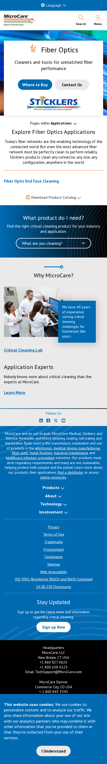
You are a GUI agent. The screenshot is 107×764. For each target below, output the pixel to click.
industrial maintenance (71, 452)
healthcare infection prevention (30, 457)
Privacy (53, 527)
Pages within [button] (51, 123)
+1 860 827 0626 (53, 662)
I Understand (54, 751)
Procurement (54, 549)
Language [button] (53, 5)
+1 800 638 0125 (54, 667)
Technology (51, 503)
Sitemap (53, 564)
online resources (53, 477)
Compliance (53, 556)
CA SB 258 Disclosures (53, 586)
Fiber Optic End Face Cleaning (31, 181)
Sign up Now (53, 627)
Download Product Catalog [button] (53, 197)
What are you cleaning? (42, 243)
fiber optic (20, 452)
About (51, 495)
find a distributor (70, 472)
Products (51, 487)
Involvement (51, 512)
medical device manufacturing (77, 448)
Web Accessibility (53, 571)
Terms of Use (53, 534)
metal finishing (41, 452)
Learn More (14, 392)
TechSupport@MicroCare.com (58, 671)
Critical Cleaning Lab (23, 350)
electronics (43, 448)
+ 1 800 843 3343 (53, 691)
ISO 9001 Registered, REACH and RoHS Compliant (53, 579)
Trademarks (53, 542)
